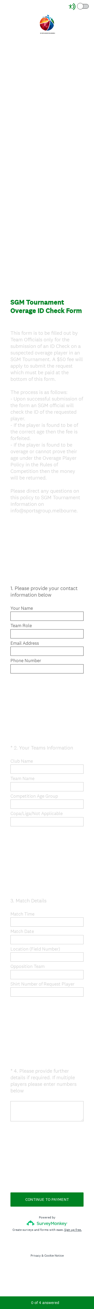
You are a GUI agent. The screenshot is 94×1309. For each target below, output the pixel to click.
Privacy (36, 1255)
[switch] (89, 6)
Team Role (21, 625)
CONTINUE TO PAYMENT (47, 1199)
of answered (45, 1302)
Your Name (21, 608)
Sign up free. (73, 1230)
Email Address (24, 643)
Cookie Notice (54, 1255)
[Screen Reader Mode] (79, 6)
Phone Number (25, 660)
